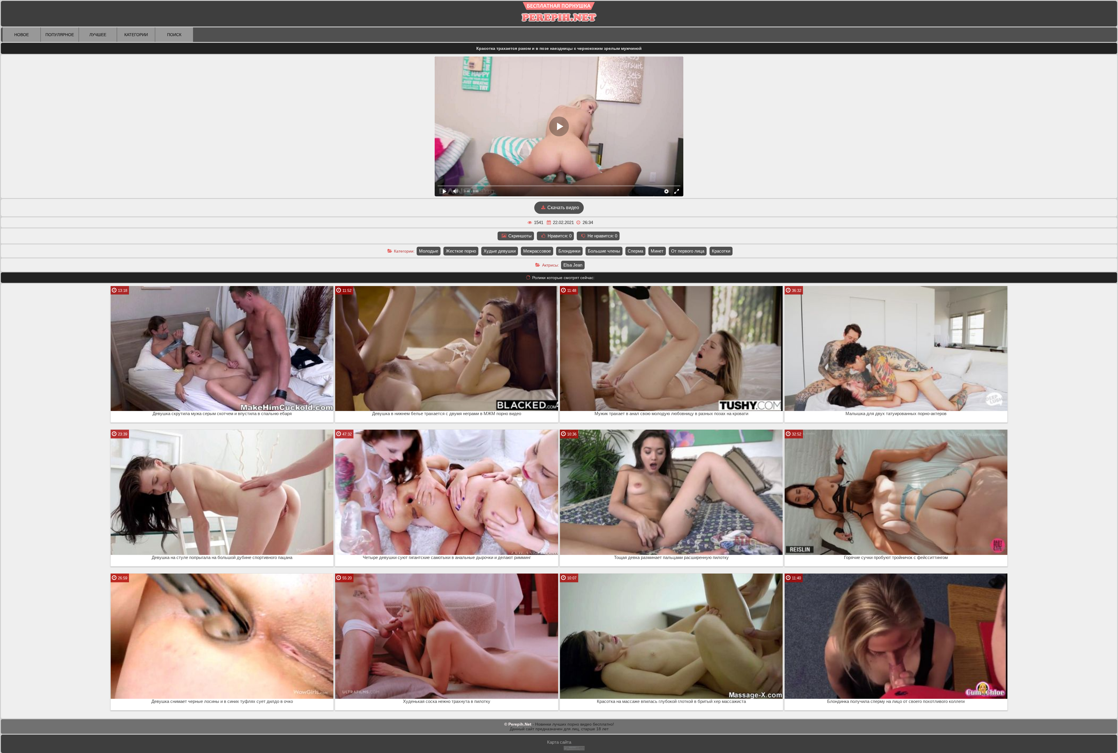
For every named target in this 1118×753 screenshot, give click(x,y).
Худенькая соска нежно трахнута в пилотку (446, 701)
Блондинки (569, 250)
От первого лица (687, 250)
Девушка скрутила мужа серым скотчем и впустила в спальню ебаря (222, 413)
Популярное (59, 34)
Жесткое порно (461, 250)
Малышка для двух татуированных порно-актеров (896, 413)
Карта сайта (559, 742)
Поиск (174, 34)
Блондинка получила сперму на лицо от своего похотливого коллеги (896, 701)
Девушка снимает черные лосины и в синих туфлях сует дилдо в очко (222, 701)
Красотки (721, 250)
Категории (136, 34)
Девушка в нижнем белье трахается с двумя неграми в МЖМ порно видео (446, 413)
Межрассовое (537, 250)
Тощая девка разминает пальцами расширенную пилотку (671, 557)
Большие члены (604, 250)
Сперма (635, 250)
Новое (21, 34)
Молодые (428, 250)
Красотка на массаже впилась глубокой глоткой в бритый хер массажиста (671, 701)
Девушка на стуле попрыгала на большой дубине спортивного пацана (222, 557)
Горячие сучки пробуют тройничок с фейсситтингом (896, 557)
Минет (657, 250)
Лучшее (97, 34)
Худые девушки (500, 250)
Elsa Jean (572, 264)
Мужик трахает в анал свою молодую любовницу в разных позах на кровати (671, 413)
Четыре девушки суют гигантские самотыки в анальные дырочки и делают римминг (447, 557)
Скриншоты (519, 235)
